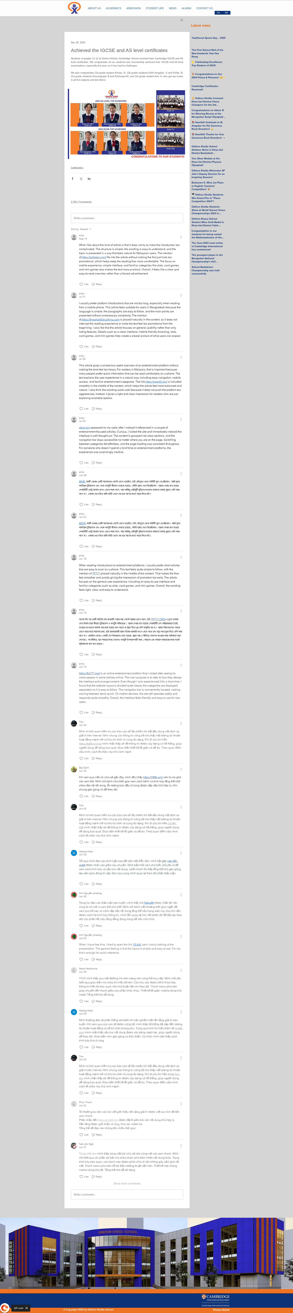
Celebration (77, 167)
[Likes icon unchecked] (81, 284)
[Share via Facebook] (72, 178)
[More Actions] (181, 237)
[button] (181, 19)
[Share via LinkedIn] (89, 178)
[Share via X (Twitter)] (80, 178)
